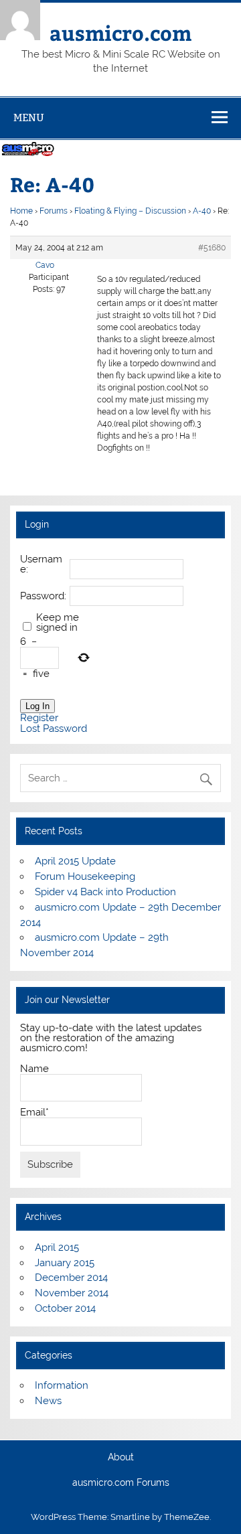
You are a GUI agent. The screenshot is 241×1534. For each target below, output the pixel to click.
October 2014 (65, 1308)
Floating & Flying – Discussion (130, 211)
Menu (28, 117)
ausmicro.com (120, 32)
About (121, 1457)
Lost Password (53, 729)
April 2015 (57, 1247)
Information (61, 1385)
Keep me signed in (57, 623)
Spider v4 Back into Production (105, 892)
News (48, 1401)
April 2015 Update (75, 861)
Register (39, 718)
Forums (53, 211)
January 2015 (64, 1263)
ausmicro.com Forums (120, 1483)
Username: (41, 564)
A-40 (202, 211)
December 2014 (71, 1278)
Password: (43, 596)
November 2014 (71, 1293)
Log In (37, 706)
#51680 (212, 247)
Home (21, 211)
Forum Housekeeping (85, 876)
